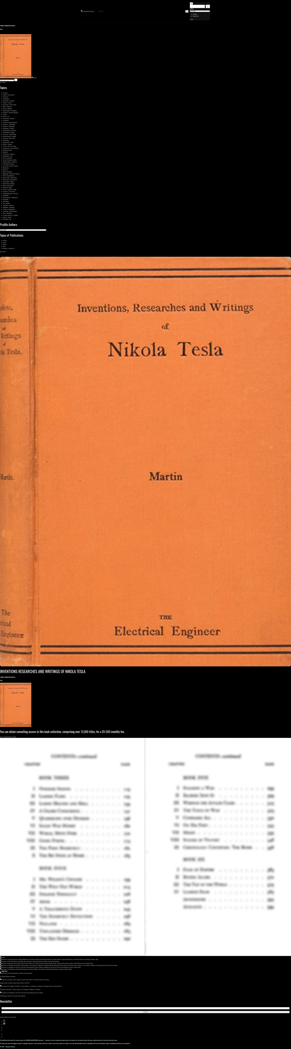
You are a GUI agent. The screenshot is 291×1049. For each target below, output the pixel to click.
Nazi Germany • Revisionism (10, 178)
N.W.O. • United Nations (8, 176)
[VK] (4, 33)
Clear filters (3, 82)
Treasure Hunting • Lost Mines (10, 215)
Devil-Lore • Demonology (9, 124)
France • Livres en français (9, 146)
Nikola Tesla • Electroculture (10, 180)
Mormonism (6, 168)
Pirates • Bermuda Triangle (9, 189)
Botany (5, 244)
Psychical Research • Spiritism (10, 193)
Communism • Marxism (8, 118)
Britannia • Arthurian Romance (10, 113)
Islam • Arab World (7, 158)
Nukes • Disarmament (8, 186)
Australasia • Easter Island (9, 105)
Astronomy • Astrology (8, 101)
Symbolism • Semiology (8, 207)
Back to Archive (12, 737)
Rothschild (5, 199)
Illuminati (5, 152)
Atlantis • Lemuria (7, 103)
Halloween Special (7, 150)
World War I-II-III (7, 219)
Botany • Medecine (7, 109)
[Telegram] (6, 33)
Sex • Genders (6, 203)
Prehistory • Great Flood (9, 191)
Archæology (6, 99)
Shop (97, 959)
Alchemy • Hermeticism (8, 95)
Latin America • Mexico (8, 164)
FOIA (4, 246)
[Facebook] (1, 33)
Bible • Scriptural (7, 107)
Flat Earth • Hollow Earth (9, 138)
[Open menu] (186, 11)
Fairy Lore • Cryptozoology (9, 134)
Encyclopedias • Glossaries (9, 130)
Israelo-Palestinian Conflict (10, 160)
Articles (5, 240)
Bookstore (6, 1017)
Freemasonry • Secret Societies (11, 148)
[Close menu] (191, 3)
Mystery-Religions (7, 172)
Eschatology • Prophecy (9, 132)
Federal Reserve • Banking (9, 136)
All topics (5, 93)
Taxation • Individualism (9, 209)
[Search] (208, 6)
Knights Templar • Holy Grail (10, 162)
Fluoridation (6, 140)
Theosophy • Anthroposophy (10, 211)
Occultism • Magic (7, 188)
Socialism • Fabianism (8, 205)
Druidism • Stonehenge (8, 126)
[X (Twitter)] (3, 33)
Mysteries (5, 170)
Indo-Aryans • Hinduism (9, 154)
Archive (2, 1017)
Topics (191, 9)
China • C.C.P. (6, 116)
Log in (191, 19)
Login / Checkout (4, 737)
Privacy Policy (12, 1017)
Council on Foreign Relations (10, 122)
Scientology (6, 201)
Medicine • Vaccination (8, 248)
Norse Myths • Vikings (8, 182)
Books (4, 242)
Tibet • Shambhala (7, 213)
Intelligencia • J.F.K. (7, 156)
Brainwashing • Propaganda (10, 111)
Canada (5, 114)
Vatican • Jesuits (7, 217)
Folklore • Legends (7, 144)
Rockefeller (6, 195)
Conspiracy (5, 120)
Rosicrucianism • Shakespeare (10, 197)
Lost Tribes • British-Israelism (10, 166)
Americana (5, 97)
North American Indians (9, 184)
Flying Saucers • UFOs (8, 142)
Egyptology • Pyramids (8, 128)
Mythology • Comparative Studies (11, 174)
